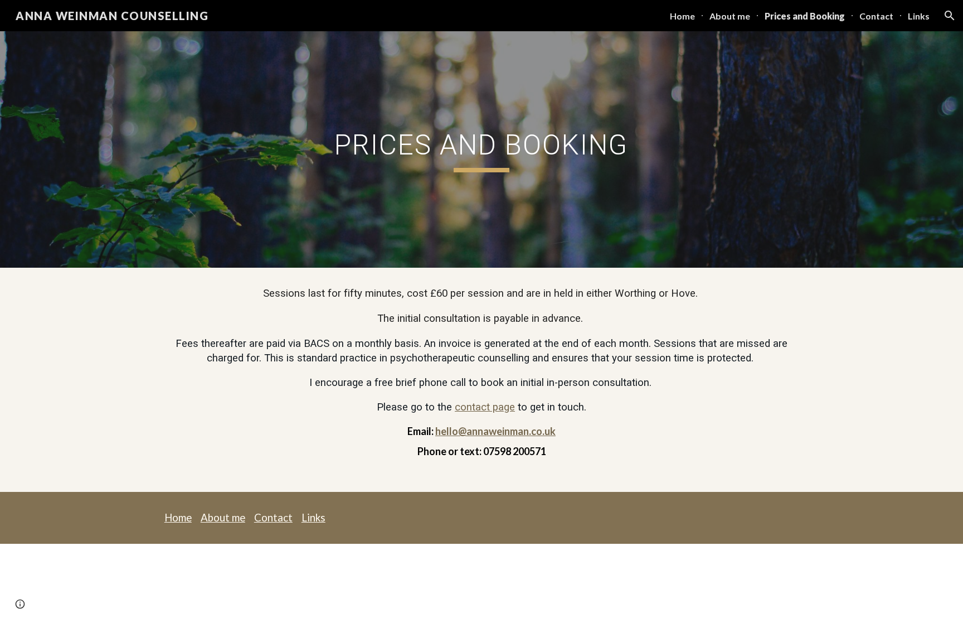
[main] (481, 149)
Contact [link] (876, 16)
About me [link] (729, 16)
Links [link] (919, 16)
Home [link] (682, 16)
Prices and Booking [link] (805, 16)
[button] (949, 15)
